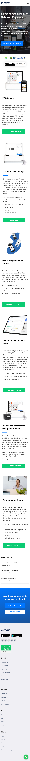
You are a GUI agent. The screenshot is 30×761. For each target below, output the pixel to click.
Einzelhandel (4, 697)
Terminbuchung (5, 672)
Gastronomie (4, 694)
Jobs (2, 746)
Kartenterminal (5, 683)
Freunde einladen (6, 715)
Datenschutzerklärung (7, 743)
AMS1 (3, 718)
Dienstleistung (5, 704)
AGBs (2, 736)
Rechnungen (4, 669)
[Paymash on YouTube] (11, 640)
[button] (15, 557)
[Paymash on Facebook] (5, 640)
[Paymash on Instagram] (15, 640)
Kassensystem (5, 662)
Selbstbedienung (6, 676)
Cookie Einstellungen (7, 750)
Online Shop (4, 665)
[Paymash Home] (6, 3)
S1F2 (2, 722)
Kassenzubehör (5, 679)
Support (3, 725)
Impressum (4, 739)
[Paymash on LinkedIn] (8, 640)
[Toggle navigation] (27, 3)
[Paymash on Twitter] (2, 640)
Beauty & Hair (5, 700)
